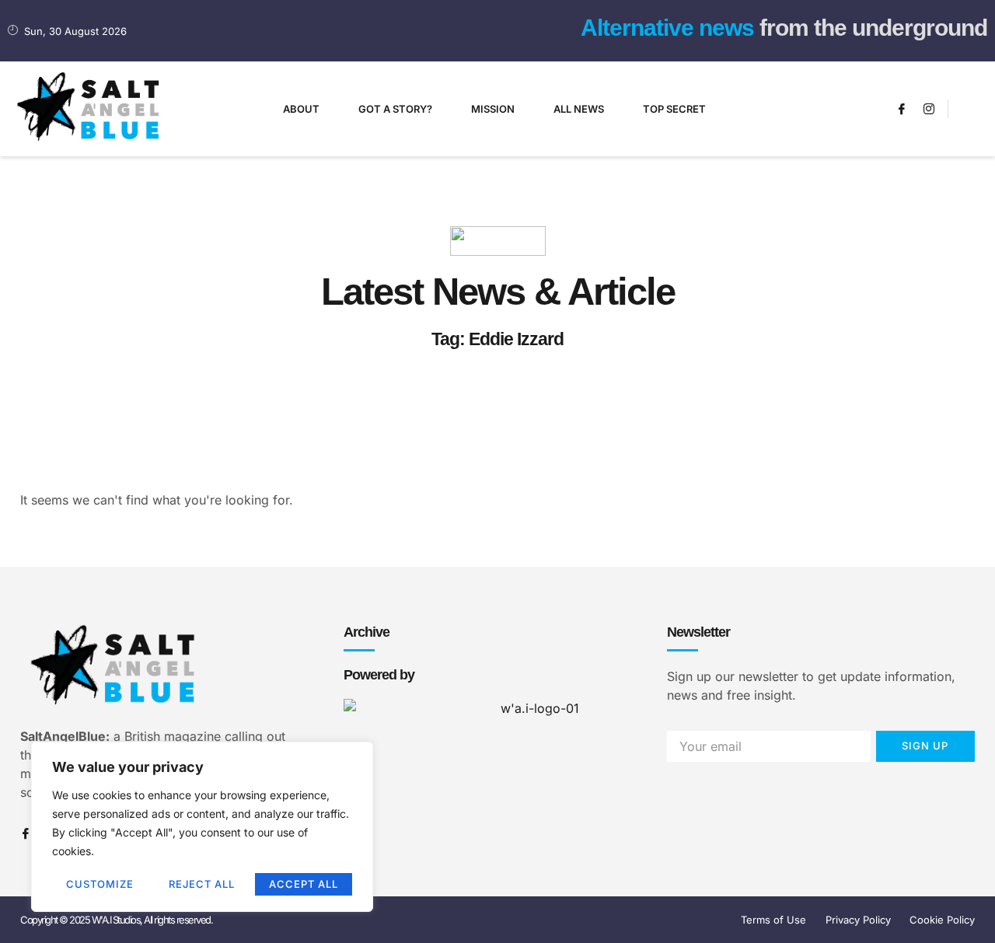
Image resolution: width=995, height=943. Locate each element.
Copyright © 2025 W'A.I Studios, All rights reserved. (116, 919)
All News (578, 109)
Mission (493, 109)
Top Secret (674, 109)
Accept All (303, 884)
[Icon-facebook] (902, 109)
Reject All (202, 884)
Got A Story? (395, 109)
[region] (202, 827)
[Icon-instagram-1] (929, 109)
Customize (100, 884)
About (301, 109)
